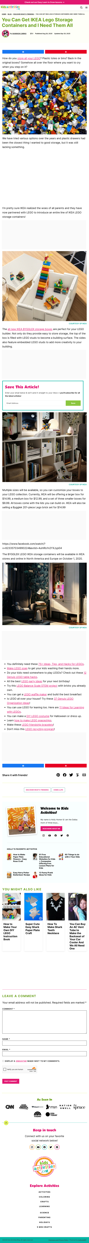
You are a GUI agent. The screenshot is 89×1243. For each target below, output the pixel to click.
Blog (10, 14)
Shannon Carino (19, 33)
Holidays (44, 1222)
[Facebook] (55, 835)
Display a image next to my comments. (32, 1061)
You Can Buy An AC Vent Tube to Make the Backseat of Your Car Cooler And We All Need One (78, 936)
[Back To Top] (6, 1122)
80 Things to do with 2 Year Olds (72, 855)
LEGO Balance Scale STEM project (37, 685)
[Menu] (86, 7)
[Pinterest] (67, 835)
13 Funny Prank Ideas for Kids (46, 874)
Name (6, 1039)
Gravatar (21, 1061)
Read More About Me (51, 829)
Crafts (44, 1202)
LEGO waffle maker (35, 694)
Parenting (44, 1217)
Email (6, 1049)
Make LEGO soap (17, 668)
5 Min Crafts (44, 1227)
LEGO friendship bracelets (37, 724)
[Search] (81, 7)
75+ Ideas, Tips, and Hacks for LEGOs (61, 663)
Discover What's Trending (23, 14)
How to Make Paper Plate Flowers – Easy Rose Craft (20, 857)
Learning (44, 1206)
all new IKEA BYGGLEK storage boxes (30, 329)
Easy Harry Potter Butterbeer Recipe (21, 874)
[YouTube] (49, 835)
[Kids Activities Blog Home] (10, 7)
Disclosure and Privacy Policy (58, 1240)
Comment (8, 1009)
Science (44, 1213)
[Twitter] (61, 835)
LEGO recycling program (39, 729)
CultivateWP (82, 1240)
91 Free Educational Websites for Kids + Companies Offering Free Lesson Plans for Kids (47, 861)
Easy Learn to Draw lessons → (51, 2)
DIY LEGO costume (37, 716)
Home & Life (58, 790)
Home (4, 14)
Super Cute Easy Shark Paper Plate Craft (32, 929)
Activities (45, 1192)
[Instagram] (43, 835)
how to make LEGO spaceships (32, 720)
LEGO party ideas (31, 681)
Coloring (44, 1197)
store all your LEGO (28, 58)
